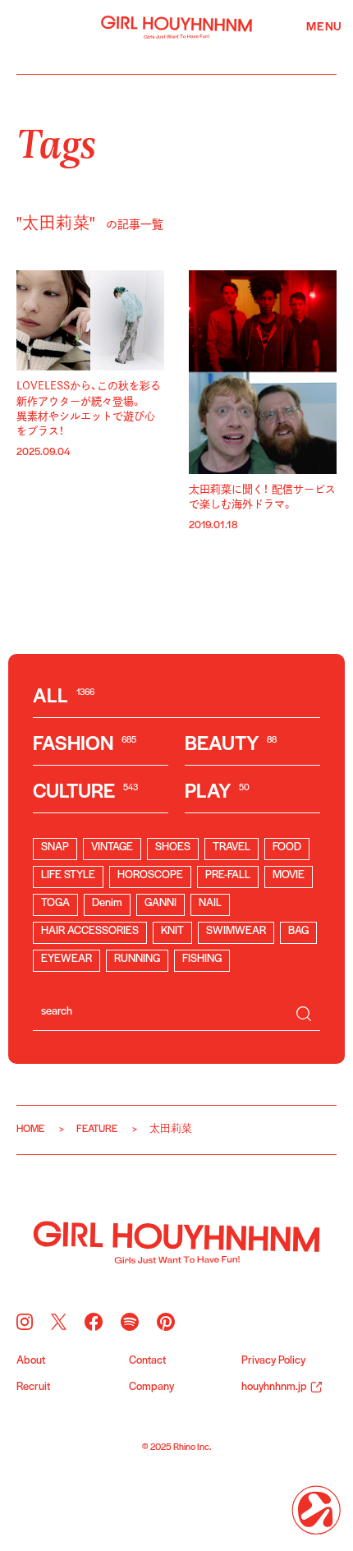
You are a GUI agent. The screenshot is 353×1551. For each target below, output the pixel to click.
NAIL (210, 903)
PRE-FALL (227, 875)
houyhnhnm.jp (274, 1387)
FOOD (287, 847)
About (30, 1361)
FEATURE (96, 1129)
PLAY (217, 792)
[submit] (304, 1014)
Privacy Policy (273, 1361)
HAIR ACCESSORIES (90, 931)
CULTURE (85, 792)
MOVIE (289, 875)
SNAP (55, 847)
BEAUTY (231, 744)
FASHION (84, 744)
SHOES (172, 847)
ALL (63, 697)
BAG (298, 931)
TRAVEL (231, 847)
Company (151, 1387)
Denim (107, 903)
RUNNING (137, 959)
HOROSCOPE (150, 875)
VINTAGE (112, 847)
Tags (56, 141)
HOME (30, 1129)
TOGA (55, 903)
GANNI (160, 903)
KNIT (172, 931)
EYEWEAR (66, 959)
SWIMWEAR (236, 931)
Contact (147, 1361)
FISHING (202, 959)
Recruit (33, 1387)
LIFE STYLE (68, 875)
